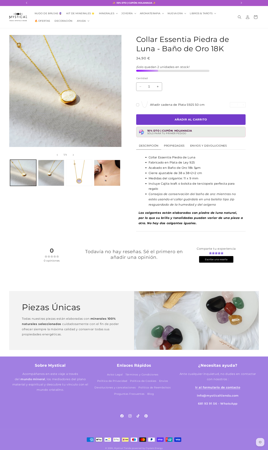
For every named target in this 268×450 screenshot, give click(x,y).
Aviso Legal (115, 374)
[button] (108, 13)
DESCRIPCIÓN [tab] (149, 145)
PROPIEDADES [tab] (174, 145)
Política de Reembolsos (154, 387)
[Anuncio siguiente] (241, 2)
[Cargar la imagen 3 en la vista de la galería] (79, 173)
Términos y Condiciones (141, 374)
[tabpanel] (191, 190)
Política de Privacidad (112, 381)
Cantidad (142, 78)
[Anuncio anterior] (26, 2)
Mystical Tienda (122, 448)
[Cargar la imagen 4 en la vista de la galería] (107, 173)
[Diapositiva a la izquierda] (15, 97)
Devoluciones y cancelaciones (115, 387)
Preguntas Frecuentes (129, 393)
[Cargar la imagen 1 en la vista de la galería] (23, 173)
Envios (163, 381)
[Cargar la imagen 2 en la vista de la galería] (51, 173)
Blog (150, 393)
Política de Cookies (143, 381)
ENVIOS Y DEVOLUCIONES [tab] (208, 145)
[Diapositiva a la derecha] (115, 97)
